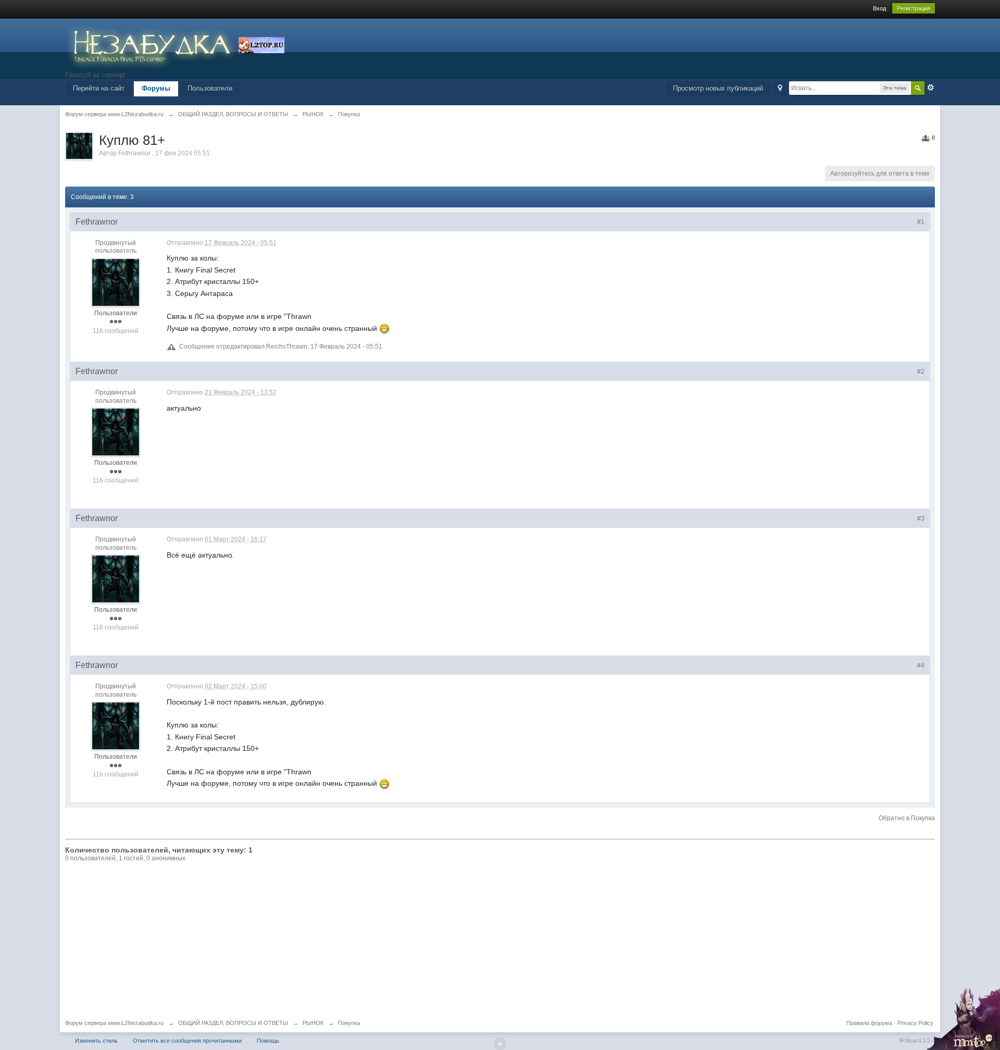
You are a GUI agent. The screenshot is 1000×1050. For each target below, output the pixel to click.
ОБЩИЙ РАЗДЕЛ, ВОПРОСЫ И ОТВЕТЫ (233, 1023)
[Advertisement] (500, 941)
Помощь (268, 1040)
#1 (920, 222)
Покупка (349, 1023)
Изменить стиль (96, 1040)
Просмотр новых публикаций (718, 88)
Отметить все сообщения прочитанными (187, 1040)
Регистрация (913, 8)
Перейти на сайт (98, 88)
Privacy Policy (915, 1023)
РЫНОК (313, 1023)
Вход (879, 8)
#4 (920, 665)
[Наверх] (500, 1043)
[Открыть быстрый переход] (780, 88)
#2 (920, 371)
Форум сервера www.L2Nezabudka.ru (114, 1023)
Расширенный (931, 87)
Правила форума (869, 1023)
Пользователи (210, 88)
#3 (920, 518)
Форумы (156, 88)
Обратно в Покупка (907, 818)
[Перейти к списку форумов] (152, 44)
